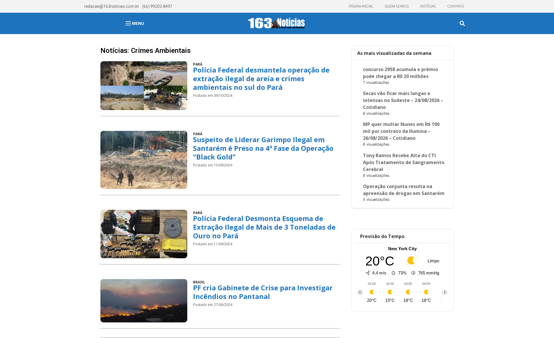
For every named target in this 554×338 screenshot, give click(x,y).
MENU (138, 23)
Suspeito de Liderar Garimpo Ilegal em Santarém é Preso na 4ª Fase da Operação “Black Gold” (263, 148)
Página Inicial (361, 6)
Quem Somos (397, 6)
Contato (455, 6)
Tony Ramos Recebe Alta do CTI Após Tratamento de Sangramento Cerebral (403, 162)
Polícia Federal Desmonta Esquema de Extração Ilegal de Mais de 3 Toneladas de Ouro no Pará (264, 226)
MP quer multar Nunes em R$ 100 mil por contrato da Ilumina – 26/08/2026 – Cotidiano (401, 131)
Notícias (428, 6)
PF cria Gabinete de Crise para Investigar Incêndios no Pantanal (263, 292)
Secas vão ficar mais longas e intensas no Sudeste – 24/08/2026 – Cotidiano (403, 100)
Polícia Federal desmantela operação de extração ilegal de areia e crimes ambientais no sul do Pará (261, 78)
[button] (462, 23)
